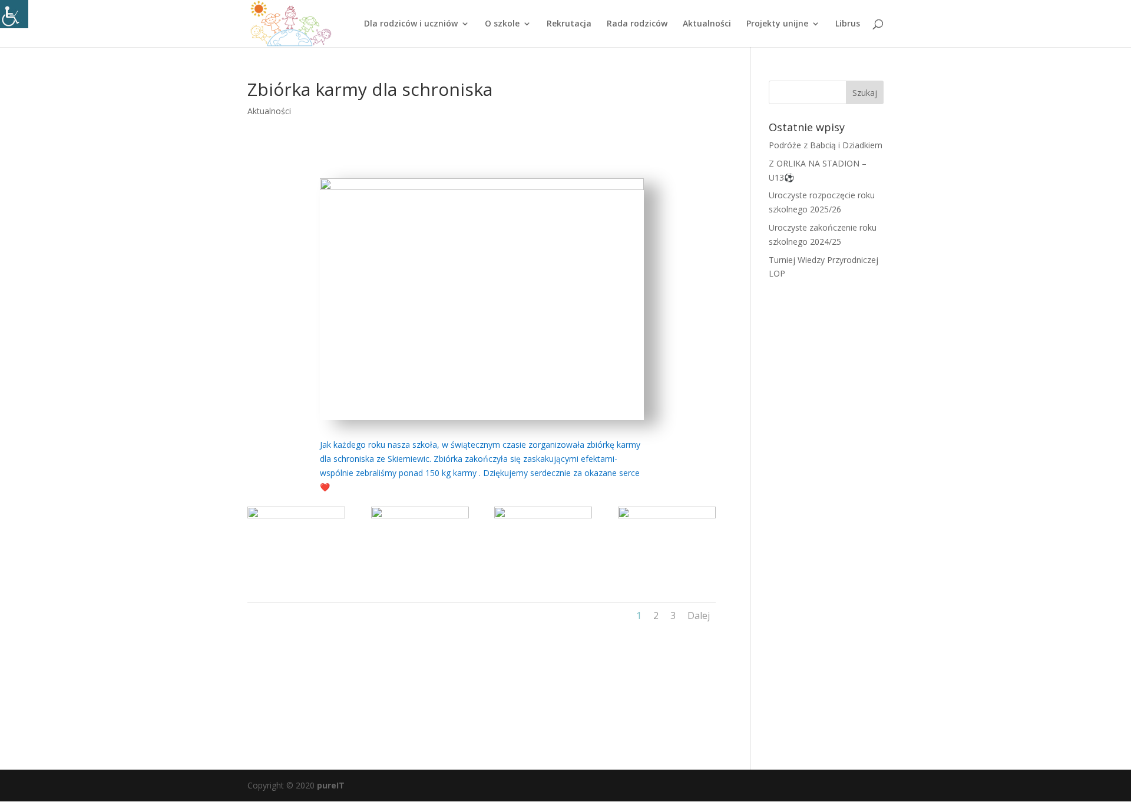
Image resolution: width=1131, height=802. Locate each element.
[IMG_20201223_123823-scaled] (296, 575)
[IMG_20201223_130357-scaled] (420, 575)
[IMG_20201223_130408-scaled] (543, 575)
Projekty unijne (777, 24)
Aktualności (707, 24)
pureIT (331, 785)
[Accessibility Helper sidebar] (14, 14)
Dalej (698, 615)
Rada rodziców (637, 24)
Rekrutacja (569, 24)
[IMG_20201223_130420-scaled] (667, 575)
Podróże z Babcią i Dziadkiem (825, 145)
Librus (847, 24)
